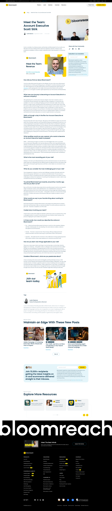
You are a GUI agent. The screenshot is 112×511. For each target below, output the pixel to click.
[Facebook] (35, 500)
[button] (73, 49)
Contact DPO (65, 505)
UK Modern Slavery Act (84, 505)
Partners (91, 1)
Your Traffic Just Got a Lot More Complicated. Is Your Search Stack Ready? (55, 345)
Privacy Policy (85, 74)
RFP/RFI (94, 1)
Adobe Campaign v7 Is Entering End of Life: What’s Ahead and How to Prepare (33, 344)
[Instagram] (37, 500)
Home (24, 12)
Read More (26, 347)
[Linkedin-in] (40, 500)
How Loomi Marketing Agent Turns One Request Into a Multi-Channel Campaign (77, 345)
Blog (28, 12)
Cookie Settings (77, 505)
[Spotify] (43, 500)
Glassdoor (26, 88)
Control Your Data (71, 505)
